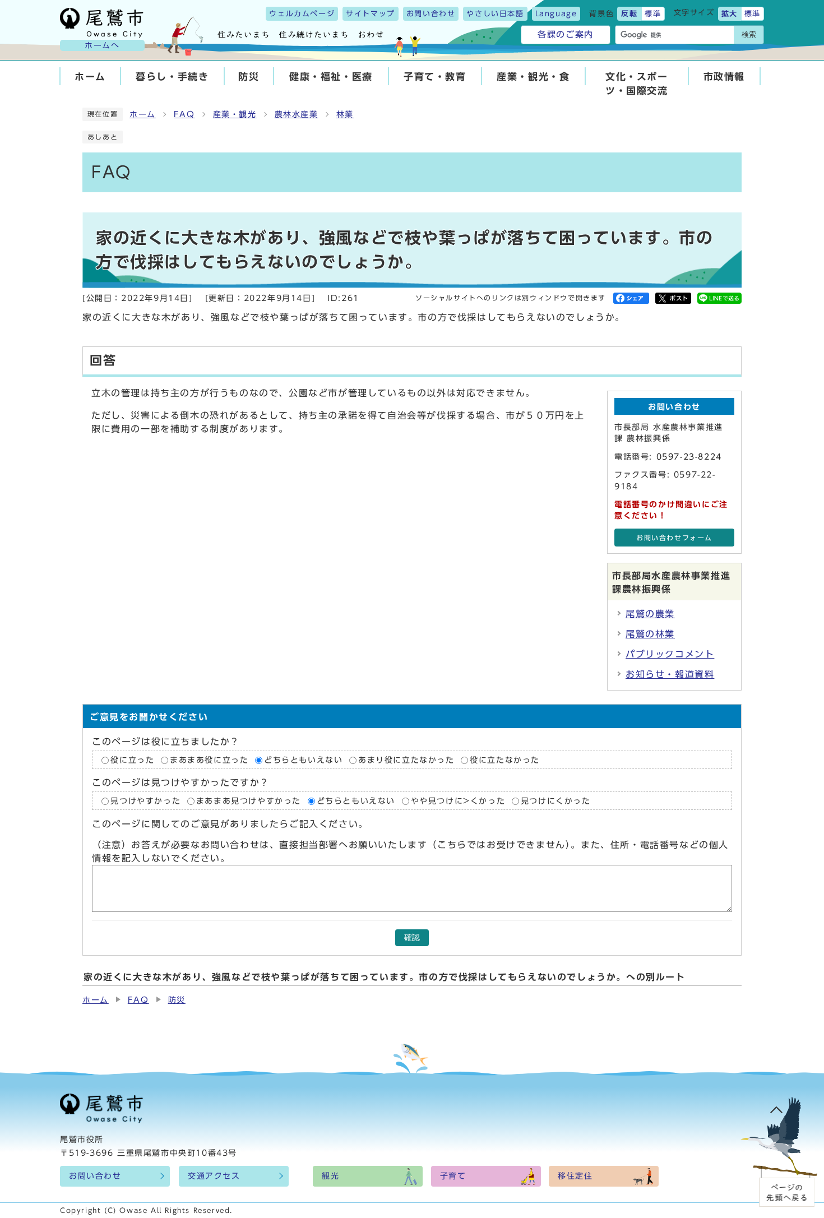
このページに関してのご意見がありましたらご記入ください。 (230, 824)
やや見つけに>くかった (458, 801)
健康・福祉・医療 (331, 76)
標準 (653, 13)
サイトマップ (370, 13)
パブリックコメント (670, 654)
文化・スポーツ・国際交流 (636, 83)
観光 (330, 1176)
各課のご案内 (566, 34)
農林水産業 (296, 114)
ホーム (90, 76)
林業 (345, 114)
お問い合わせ (431, 13)
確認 (412, 937)
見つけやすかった (145, 801)
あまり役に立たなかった (406, 760)
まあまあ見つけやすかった (248, 801)
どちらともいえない (303, 760)
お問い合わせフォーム (674, 538)
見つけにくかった (556, 801)
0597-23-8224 (689, 457)
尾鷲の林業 (650, 633)
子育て (453, 1176)
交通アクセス (214, 1176)
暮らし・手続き (172, 76)
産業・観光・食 (533, 76)
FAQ (184, 114)
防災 (248, 76)
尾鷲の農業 (650, 613)
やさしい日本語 (495, 13)
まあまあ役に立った (209, 760)
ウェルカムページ (302, 13)
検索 (749, 34)
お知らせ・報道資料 (670, 674)
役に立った (132, 760)
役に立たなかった (505, 760)
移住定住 (575, 1176)
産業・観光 (235, 114)
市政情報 (724, 76)
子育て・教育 (435, 76)
